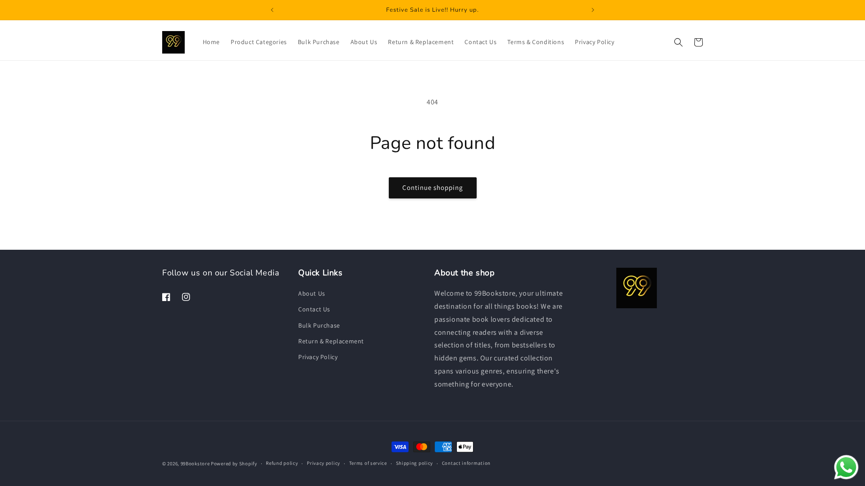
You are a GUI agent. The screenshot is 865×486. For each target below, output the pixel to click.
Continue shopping (432, 187)
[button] (678, 42)
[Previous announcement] (272, 10)
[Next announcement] (593, 10)
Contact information (466, 463)
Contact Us (314, 309)
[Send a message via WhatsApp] (846, 467)
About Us (311, 293)
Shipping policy (414, 463)
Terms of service (368, 463)
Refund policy (282, 463)
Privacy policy (323, 463)
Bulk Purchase (319, 325)
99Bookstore (195, 463)
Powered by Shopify (234, 463)
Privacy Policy (317, 357)
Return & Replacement (331, 341)
